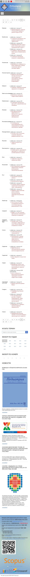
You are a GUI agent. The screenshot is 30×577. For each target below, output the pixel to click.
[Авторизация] (4, 1)
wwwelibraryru (8, 535)
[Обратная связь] (6, 1)
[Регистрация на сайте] (1, 1)
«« (3, 20)
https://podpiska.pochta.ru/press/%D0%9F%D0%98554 (13, 538)
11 (24, 20)
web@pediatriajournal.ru (17, 521)
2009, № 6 (13, 28)
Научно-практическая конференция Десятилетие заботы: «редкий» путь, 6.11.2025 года (14, 417)
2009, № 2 (13, 43)
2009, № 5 (13, 157)
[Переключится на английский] (9, 1)
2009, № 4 (13, 164)
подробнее (4, 412)
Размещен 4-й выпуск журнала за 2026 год (14, 368)
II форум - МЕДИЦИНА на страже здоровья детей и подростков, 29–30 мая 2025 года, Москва (14, 467)
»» (10, 22)
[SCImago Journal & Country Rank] (15, 566)
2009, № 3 (13, 49)
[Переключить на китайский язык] (11, 1)
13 (6, 22)
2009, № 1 (13, 37)
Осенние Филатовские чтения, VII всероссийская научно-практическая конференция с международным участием (15, 449)
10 (21, 20)
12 (3, 22)
